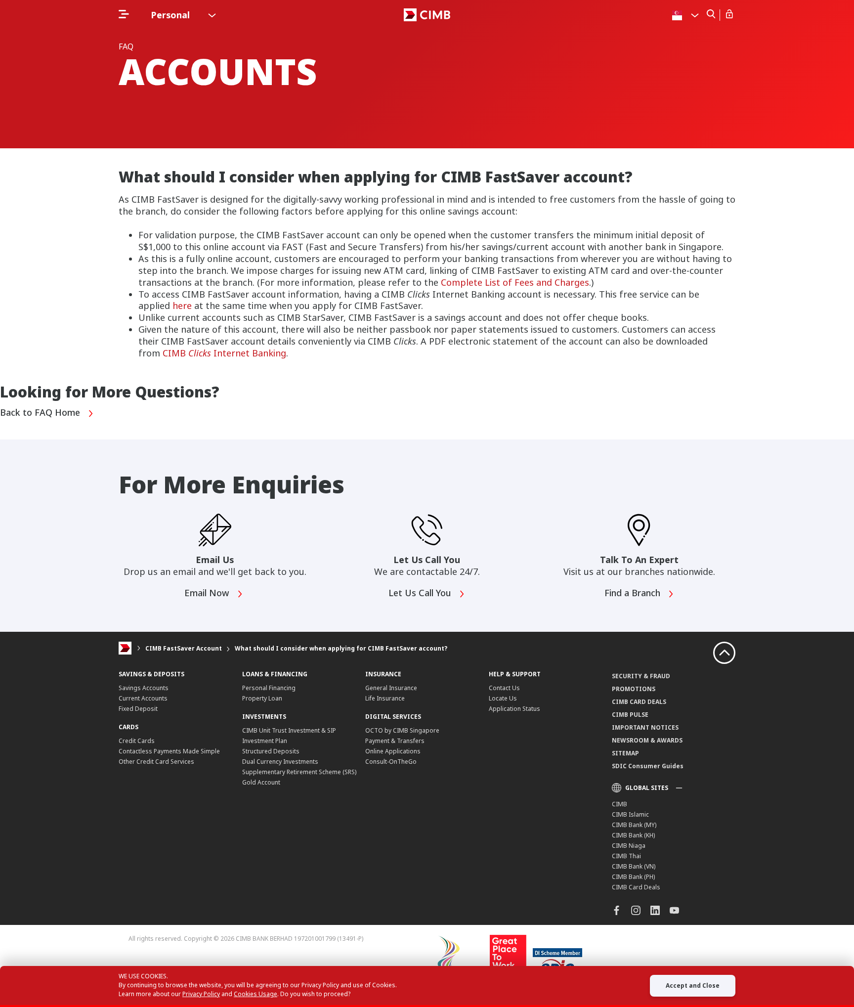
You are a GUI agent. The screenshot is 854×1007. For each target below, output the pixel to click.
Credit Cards (137, 741)
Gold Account (261, 782)
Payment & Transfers (395, 741)
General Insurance (391, 688)
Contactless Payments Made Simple (169, 751)
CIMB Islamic (630, 814)
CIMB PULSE (630, 714)
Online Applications (393, 751)
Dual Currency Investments (280, 761)
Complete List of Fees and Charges (515, 282)
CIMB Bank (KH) (633, 835)
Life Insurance (385, 698)
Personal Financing (269, 688)
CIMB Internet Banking (224, 353)
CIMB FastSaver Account (183, 648)
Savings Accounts (144, 688)
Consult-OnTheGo (391, 761)
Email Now (208, 593)
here (182, 305)
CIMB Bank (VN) (633, 866)
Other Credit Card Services (156, 761)
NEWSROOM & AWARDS (647, 740)
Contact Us (504, 688)
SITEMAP (625, 753)
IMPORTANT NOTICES (645, 727)
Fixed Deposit (138, 708)
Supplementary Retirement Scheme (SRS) (299, 772)
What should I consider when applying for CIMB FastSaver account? (341, 648)
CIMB (619, 804)
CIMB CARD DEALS (639, 702)
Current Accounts (143, 698)
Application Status (514, 708)
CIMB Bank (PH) (633, 877)
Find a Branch (633, 593)
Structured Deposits (270, 751)
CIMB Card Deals (636, 887)
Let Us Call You (421, 593)
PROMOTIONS (633, 689)
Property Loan (262, 698)
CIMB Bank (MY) (634, 825)
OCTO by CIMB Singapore (402, 730)
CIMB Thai (626, 856)
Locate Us (503, 698)
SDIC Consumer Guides (647, 766)
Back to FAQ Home (41, 412)
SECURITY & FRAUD (641, 676)
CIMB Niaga (628, 845)
